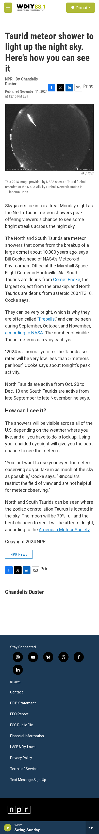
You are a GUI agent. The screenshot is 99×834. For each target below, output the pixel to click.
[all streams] (92, 827)
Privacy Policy (21, 758)
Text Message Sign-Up (28, 780)
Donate (83, 7)
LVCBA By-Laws (23, 747)
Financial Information (27, 736)
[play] (8, 827)
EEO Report (19, 714)
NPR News (18, 554)
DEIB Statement (23, 703)
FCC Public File (21, 725)
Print (88, 86)
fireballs (47, 319)
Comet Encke (66, 279)
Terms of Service (24, 769)
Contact (16, 692)
